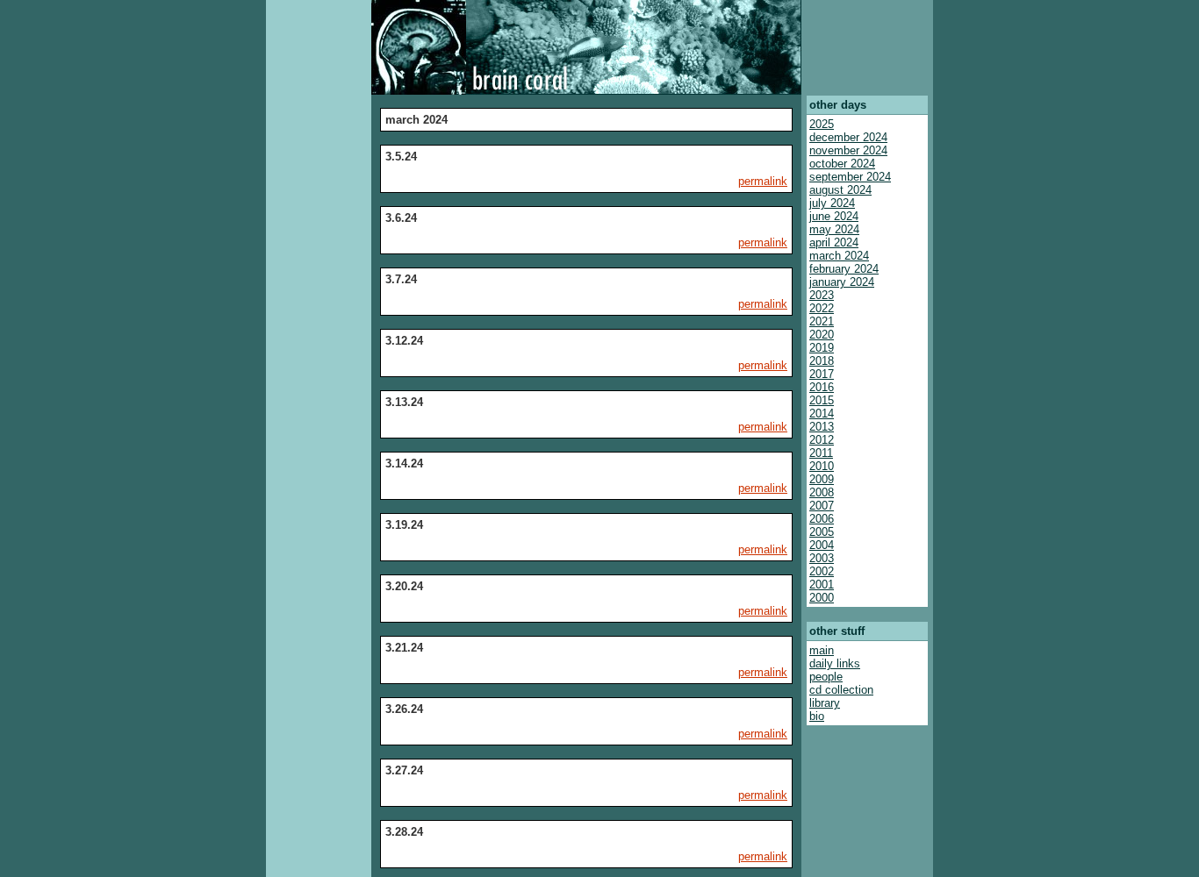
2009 (821, 479)
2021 (821, 321)
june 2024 (833, 216)
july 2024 (832, 203)
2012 (821, 439)
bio (816, 716)
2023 (821, 295)
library (824, 702)
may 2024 (834, 229)
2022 (821, 308)
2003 (821, 558)
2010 (821, 466)
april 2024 (833, 242)
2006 (821, 518)
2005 (821, 531)
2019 (821, 347)
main (821, 650)
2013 (821, 426)
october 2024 (842, 163)
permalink (762, 181)
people (826, 676)
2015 (821, 400)
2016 (821, 387)
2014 (821, 413)
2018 (821, 360)
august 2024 (840, 189)
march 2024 (839, 255)
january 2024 (841, 282)
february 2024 (844, 268)
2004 (821, 545)
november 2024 (848, 150)
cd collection (841, 689)
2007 (821, 505)
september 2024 (850, 176)
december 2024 (848, 137)
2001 (821, 584)
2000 (821, 597)
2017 (821, 374)
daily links (834, 663)
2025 (821, 124)
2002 (821, 571)
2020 (821, 334)
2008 (821, 492)
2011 (821, 453)
